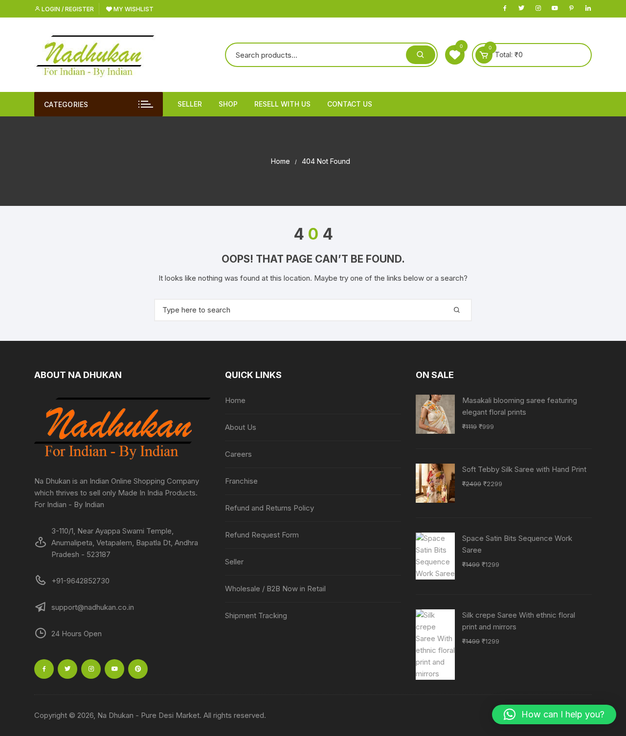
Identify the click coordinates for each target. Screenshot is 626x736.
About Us (240, 427)
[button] (554, 714)
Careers (238, 454)
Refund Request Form (262, 534)
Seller (190, 104)
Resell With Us (282, 104)
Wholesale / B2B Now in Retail (275, 588)
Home (235, 400)
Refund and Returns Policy (269, 508)
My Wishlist (133, 9)
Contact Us (349, 104)
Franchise (241, 481)
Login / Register (67, 9)
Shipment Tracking (256, 615)
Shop (228, 104)
